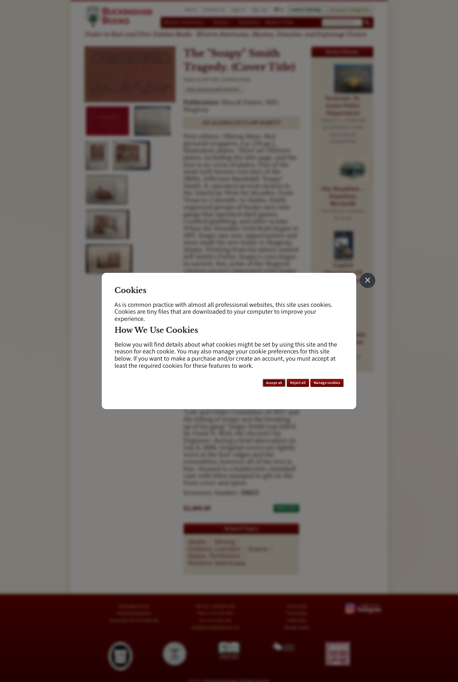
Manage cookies (327, 383)
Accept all (274, 383)
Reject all (298, 383)
